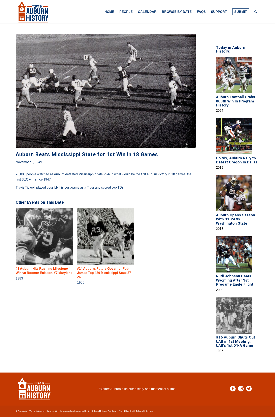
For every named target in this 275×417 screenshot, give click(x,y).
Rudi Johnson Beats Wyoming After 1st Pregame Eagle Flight (234, 280)
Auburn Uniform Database (104, 411)
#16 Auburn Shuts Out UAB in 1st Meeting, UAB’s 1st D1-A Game (235, 341)
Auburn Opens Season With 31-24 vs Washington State (235, 219)
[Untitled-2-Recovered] (33, 12)
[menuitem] (109, 12)
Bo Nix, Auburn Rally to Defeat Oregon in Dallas (236, 160)
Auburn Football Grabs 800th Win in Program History (235, 101)
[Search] (255, 12)
